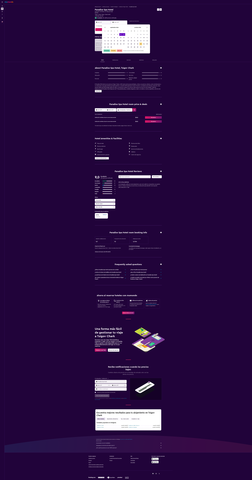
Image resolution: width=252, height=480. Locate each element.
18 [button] (117, 40)
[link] (128, 313)
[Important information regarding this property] (161, 232)
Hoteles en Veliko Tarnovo (134, 425)
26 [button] (120, 43)
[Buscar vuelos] (2, 6)
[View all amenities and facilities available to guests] (161, 138)
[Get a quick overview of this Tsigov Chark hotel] (161, 68)
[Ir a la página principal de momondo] (9, 2)
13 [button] (123, 37)
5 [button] (120, 34)
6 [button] (131, 37)
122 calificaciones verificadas (109, 17)
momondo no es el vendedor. (103, 443)
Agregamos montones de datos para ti (105, 445)
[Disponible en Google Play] (155, 459)
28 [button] (105, 47)
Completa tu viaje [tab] (135, 418)
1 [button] (137, 34)
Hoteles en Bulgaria (114, 6)
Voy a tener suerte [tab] (125, 418)
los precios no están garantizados (126, 439)
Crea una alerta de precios (151, 304)
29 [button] (108, 47)
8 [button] (137, 37)
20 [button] (123, 40)
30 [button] (111, 47)
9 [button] (111, 37)
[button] (2, 2)
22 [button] (108, 43)
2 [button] (111, 34)
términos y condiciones (116, 398)
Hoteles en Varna (100, 427)
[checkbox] (101, 216)
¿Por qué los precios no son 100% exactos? (106, 447)
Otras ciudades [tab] (101, 418)
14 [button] (104, 40)
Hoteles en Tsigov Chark (123, 6)
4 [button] (117, 34)
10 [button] (114, 37)
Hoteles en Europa (105, 6)
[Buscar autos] (2, 11)
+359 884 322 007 (99, 16)
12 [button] (120, 37)
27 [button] (123, 43)
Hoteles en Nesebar (133, 427)
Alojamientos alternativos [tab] (112, 418)
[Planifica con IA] (2, 14)
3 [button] (114, 34)
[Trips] (2, 18)
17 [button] (114, 40)
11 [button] (117, 37)
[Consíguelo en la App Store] (155, 462)
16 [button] (111, 40)
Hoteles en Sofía (100, 425)
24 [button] (114, 43)
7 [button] (134, 37)
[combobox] (112, 382)
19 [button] (120, 40)
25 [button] (117, 43)
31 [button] (143, 47)
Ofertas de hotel (98, 6)
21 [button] (104, 43)
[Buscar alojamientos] (2, 8)
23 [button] (111, 43)
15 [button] (108, 40)
